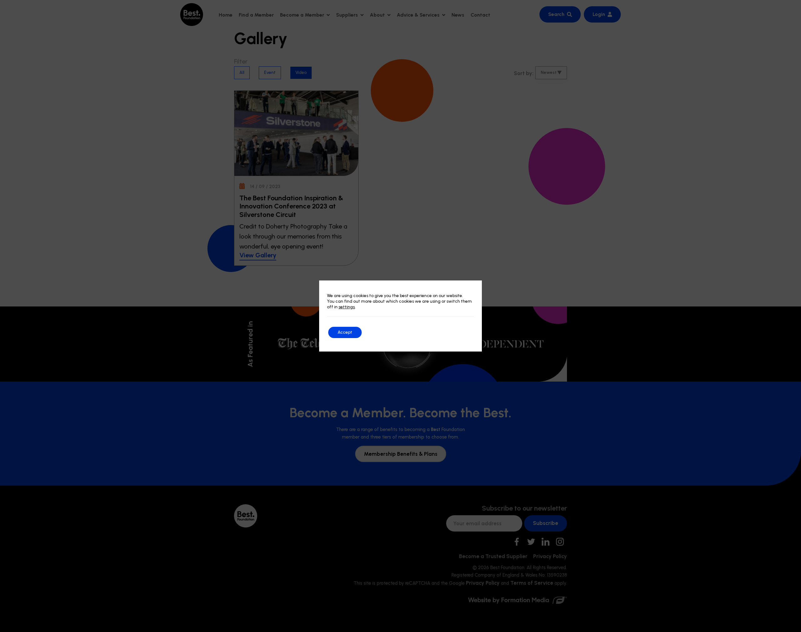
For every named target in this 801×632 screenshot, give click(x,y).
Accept (345, 332)
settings (347, 307)
